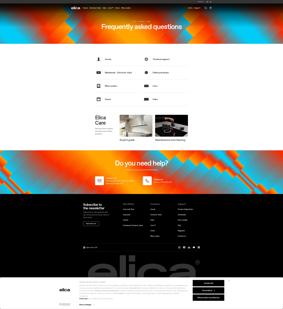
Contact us (182, 236)
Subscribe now (91, 223)
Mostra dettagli (85, 305)
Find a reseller (182, 220)
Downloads (182, 214)
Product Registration (185, 209)
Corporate (126, 214)
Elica (134, 21)
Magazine (181, 230)
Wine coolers (154, 236)
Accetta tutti (208, 283)
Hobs (152, 220)
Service (141, 21)
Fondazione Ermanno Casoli (133, 225)
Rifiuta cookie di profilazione (208, 298)
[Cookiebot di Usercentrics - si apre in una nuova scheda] (64, 304)
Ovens (152, 230)
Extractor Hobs (156, 214)
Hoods (152, 209)
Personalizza (207, 290)
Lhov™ (153, 225)
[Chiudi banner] (229, 281)
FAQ (179, 225)
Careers (125, 220)
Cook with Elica (128, 209)
